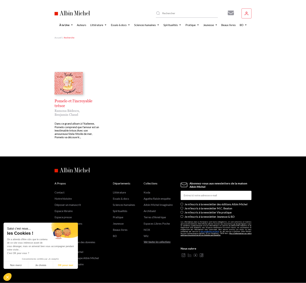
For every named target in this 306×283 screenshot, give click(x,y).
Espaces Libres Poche (157, 223)
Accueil (58, 37)
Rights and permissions (68, 223)
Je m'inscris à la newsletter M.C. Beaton (208, 208)
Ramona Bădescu (67, 111)
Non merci (16, 265)
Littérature (119, 192)
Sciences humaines (124, 204)
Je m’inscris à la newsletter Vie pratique (208, 212)
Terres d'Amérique (155, 217)
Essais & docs (121, 198)
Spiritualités (120, 211)
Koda (147, 192)
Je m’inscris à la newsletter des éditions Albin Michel (216, 204)
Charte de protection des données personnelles (75, 243)
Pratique (118, 217)
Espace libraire (64, 211)
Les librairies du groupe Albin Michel (77, 258)
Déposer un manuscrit (68, 204)
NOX (147, 229)
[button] (7, 277)
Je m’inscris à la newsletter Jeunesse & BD (210, 216)
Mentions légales (65, 229)
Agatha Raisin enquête (157, 198)
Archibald (150, 211)
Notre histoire (63, 198)
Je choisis (40, 265)
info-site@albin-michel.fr (209, 231)
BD (115, 236)
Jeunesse (118, 223)
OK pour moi (65, 265)
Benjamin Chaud (66, 114)
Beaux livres (120, 229)
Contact (59, 192)
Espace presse (63, 217)
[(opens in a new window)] (183, 255)
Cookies (60, 236)
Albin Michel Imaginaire (69, 264)
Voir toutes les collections (157, 241)
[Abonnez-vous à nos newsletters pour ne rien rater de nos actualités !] (229, 13)
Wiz (146, 236)
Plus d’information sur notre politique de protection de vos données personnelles (216, 234)
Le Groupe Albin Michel (69, 251)
